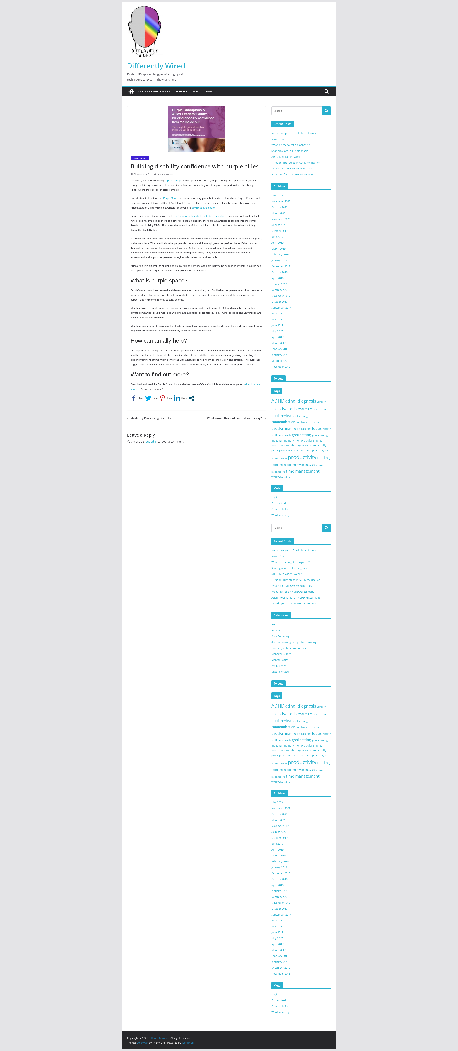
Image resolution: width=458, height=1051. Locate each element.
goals (288, 435)
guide (314, 435)
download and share (203, 207)
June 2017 (277, 325)
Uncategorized (280, 671)
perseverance (285, 450)
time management (303, 471)
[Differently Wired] (131, 91)
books (296, 416)
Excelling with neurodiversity (288, 648)
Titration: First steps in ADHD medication (295, 162)
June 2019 (277, 236)
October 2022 (279, 207)
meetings (277, 440)
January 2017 (279, 355)
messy (283, 445)
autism (307, 409)
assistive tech (284, 409)
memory (288, 440)
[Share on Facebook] (137, 398)
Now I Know (278, 139)
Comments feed (280, 509)
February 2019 (280, 254)
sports (282, 472)
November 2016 (280, 366)
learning (323, 435)
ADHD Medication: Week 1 (287, 156)
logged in (151, 442)
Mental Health (279, 660)
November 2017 (280, 295)
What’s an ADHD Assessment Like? (291, 168)
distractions (304, 428)
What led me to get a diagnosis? (290, 145)
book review (281, 415)
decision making (283, 428)
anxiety (321, 401)
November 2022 (280, 201)
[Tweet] (151, 398)
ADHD (277, 401)
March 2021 (278, 213)
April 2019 (277, 242)
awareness (320, 409)
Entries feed (278, 503)
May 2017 (277, 331)
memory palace (304, 440)
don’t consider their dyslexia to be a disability (199, 216)
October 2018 (279, 272)
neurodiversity (317, 445)
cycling (316, 422)
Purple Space (170, 198)
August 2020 (278, 225)
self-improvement (298, 464)
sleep (313, 464)
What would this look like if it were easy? (234, 418)
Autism (275, 630)
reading (323, 457)
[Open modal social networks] (191, 398)
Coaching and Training (154, 91)
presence (283, 458)
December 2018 (280, 266)
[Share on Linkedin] (180, 398)
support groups (173, 180)
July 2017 (276, 319)
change (305, 416)
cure (310, 422)
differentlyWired (165, 173)
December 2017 (280, 290)
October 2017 (279, 301)
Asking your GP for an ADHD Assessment (295, 597)
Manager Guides (139, 158)
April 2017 (277, 337)
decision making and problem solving (293, 642)
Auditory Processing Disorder (151, 418)
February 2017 (280, 349)
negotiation (302, 445)
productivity (302, 457)
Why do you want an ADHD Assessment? (295, 603)
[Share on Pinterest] (165, 398)
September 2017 (281, 307)
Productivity (278, 665)
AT (299, 409)
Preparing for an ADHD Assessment (292, 174)
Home (210, 91)
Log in (275, 497)
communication (283, 422)
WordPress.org (280, 515)
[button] (216, 91)
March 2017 (278, 343)
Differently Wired (156, 66)
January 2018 (279, 284)
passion (275, 450)
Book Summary (280, 636)
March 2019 (278, 248)
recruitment (278, 464)
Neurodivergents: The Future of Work (293, 133)
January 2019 (279, 260)
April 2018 (277, 278)
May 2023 (277, 195)
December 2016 (280, 360)
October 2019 (279, 231)
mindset (291, 445)
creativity (301, 422)
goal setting (301, 434)
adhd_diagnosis (300, 401)
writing (287, 477)
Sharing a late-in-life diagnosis (289, 150)
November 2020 (280, 219)
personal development (306, 450)
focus (317, 428)
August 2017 (278, 313)
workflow (277, 477)
